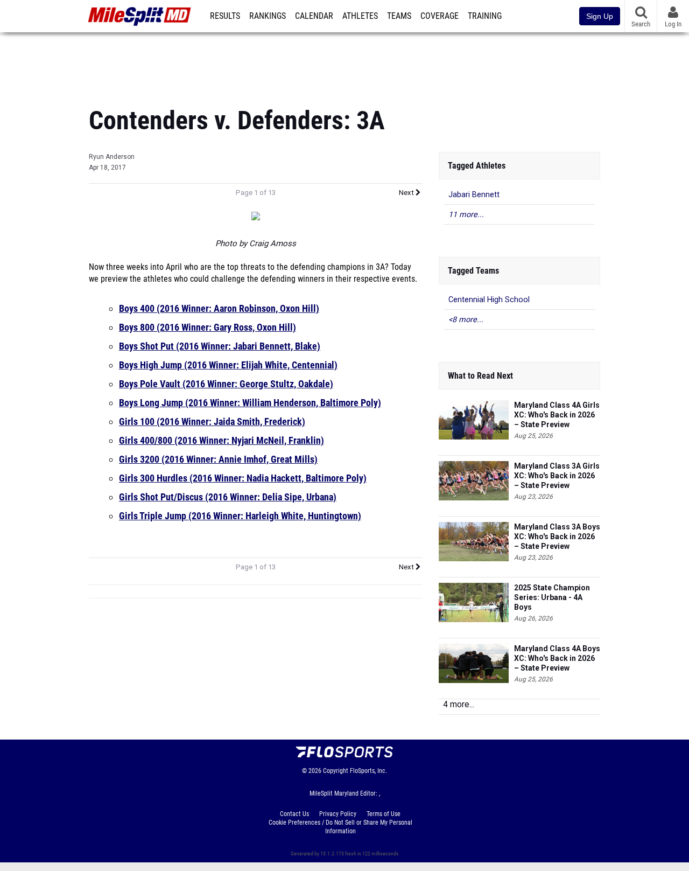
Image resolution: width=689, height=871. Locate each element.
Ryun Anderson (112, 157)
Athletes (360, 16)
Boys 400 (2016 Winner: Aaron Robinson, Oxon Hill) (219, 308)
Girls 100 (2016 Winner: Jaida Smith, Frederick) (212, 421)
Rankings (267, 16)
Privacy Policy (337, 814)
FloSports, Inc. (368, 771)
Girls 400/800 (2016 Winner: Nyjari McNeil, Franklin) (221, 440)
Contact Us (294, 814)
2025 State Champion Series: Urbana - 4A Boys (552, 597)
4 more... (458, 704)
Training (485, 16)
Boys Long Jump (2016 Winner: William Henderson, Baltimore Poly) (250, 402)
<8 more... (465, 319)
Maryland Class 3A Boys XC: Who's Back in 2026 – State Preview (557, 536)
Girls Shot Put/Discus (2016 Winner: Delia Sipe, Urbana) (227, 497)
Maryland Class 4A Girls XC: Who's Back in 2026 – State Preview (557, 415)
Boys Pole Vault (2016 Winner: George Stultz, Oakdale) (226, 383)
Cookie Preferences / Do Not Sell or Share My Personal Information (340, 827)
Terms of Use (383, 814)
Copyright (335, 771)
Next (407, 193)
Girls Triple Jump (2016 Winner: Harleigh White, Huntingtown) (240, 515)
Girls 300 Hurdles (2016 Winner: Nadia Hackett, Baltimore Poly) (243, 478)
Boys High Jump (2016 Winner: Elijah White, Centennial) (228, 365)
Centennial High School (489, 299)
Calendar (314, 16)
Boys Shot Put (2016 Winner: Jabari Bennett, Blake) (219, 346)
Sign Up (599, 16)
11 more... (466, 214)
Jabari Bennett (474, 194)
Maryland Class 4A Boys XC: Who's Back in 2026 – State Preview (557, 658)
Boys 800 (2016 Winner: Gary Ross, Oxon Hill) (207, 327)
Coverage (439, 16)
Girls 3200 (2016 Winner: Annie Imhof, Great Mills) (218, 459)
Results (225, 16)
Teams (399, 16)
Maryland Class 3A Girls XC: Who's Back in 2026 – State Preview (557, 476)
